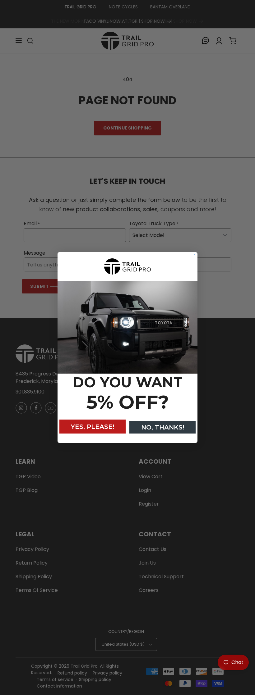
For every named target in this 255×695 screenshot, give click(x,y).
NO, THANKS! (162, 427)
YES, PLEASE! (92, 426)
